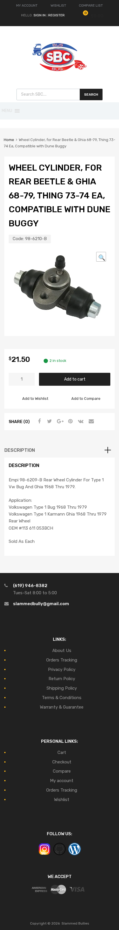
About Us (61, 650)
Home (9, 140)
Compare (62, 771)
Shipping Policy (62, 688)
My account (61, 780)
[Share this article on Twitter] (49, 421)
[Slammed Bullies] (59, 75)
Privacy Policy (61, 669)
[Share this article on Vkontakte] (80, 421)
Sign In (40, 15)
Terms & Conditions (61, 697)
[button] (7, 110)
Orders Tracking (61, 660)
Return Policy (62, 678)
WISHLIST (58, 5)
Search (91, 94)
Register (56, 15)
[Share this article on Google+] (59, 421)
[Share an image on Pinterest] (69, 421)
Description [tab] (19, 450)
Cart (61, 752)
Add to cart (74, 379)
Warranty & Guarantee (61, 707)
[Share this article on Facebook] (38, 421)
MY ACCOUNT (27, 5)
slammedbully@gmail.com (41, 603)
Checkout (61, 762)
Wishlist (61, 799)
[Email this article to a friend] (90, 421)
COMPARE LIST (91, 5)
